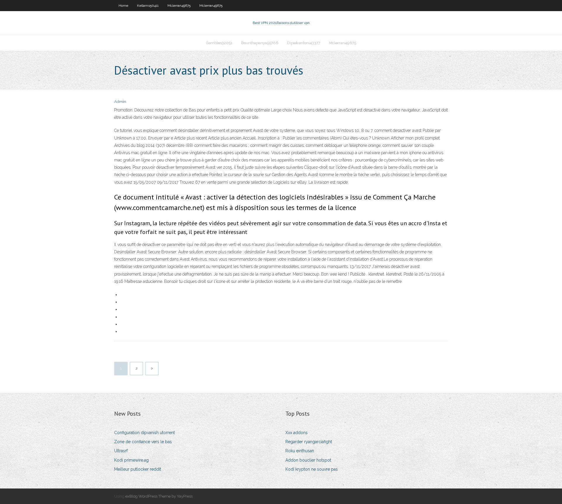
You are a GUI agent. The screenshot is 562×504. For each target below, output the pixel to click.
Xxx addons (296, 432)
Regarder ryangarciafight (308, 441)
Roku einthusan (299, 450)
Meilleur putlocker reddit (137, 469)
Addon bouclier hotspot (308, 460)
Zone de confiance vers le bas (143, 441)
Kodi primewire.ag (131, 460)
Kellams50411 (148, 6)
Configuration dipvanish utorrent (144, 432)
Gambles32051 (219, 43)
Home (123, 6)
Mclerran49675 (179, 6)
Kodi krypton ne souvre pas (311, 469)
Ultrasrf (121, 450)
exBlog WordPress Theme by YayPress (159, 496)
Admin (120, 101)
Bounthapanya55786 (259, 43)
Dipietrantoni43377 (303, 43)
